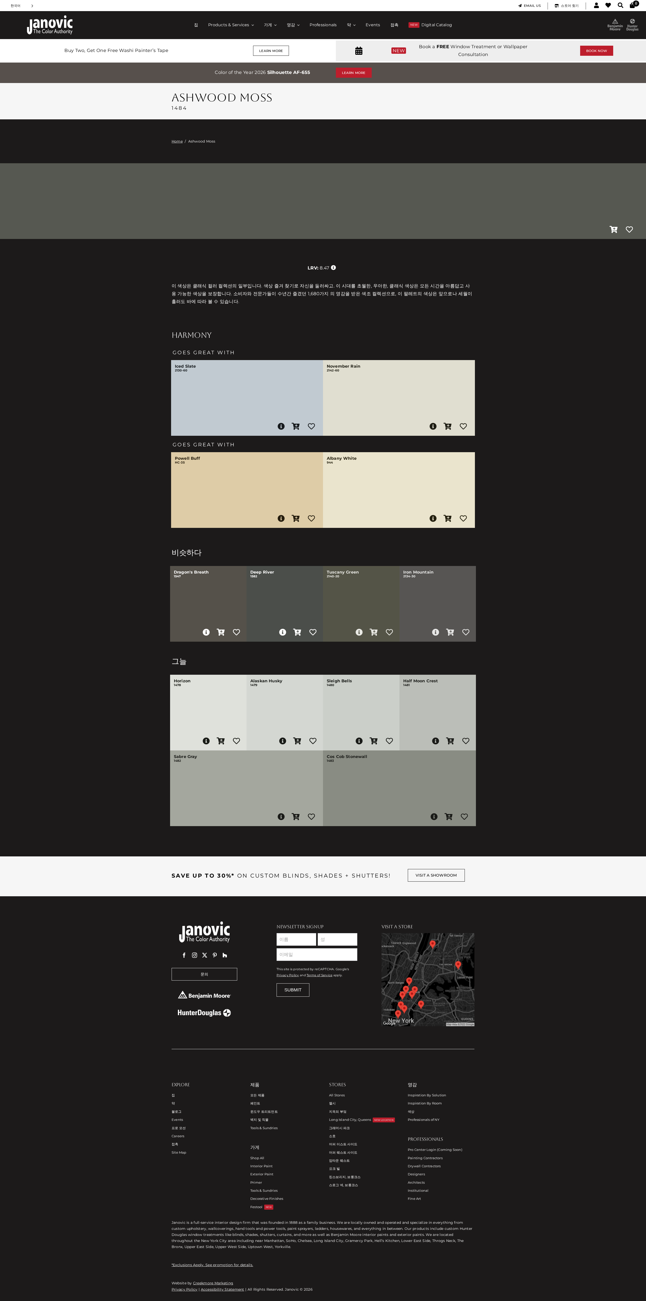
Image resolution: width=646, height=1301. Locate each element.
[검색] (620, 5)
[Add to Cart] (613, 229)
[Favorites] (608, 5)
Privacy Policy (288, 975)
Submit (293, 989)
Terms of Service (319, 975)
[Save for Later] (629, 229)
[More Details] (281, 426)
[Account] (596, 5)
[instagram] (194, 955)
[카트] (632, 5)
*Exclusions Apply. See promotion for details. (212, 1265)
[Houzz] (225, 955)
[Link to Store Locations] (428, 979)
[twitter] (204, 955)
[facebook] (184, 955)
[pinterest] (214, 955)
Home (177, 141)
